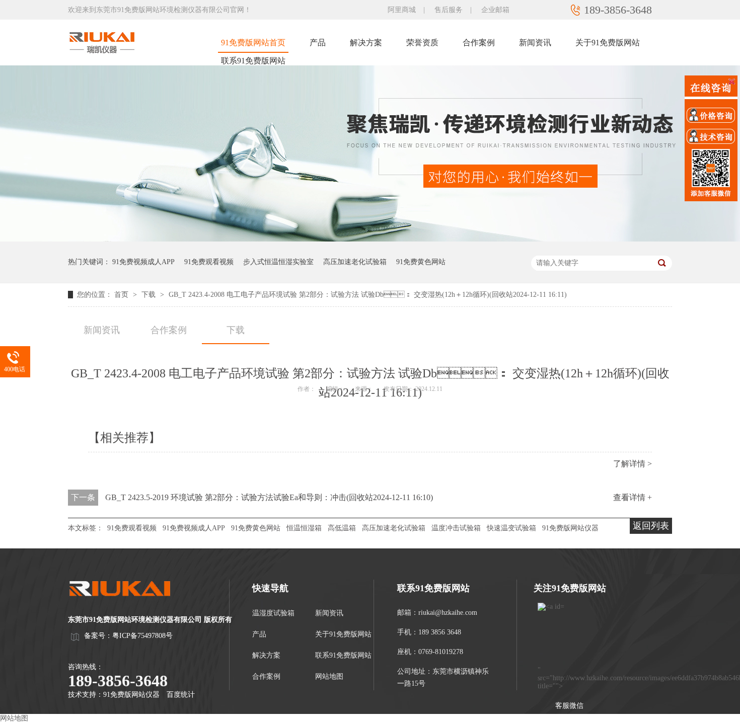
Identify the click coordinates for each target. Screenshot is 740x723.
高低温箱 (342, 528)
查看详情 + (632, 497)
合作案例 (479, 42)
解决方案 (366, 42)
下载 (149, 294)
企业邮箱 (495, 10)
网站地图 (329, 676)
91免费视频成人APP (143, 262)
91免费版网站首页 (253, 42)
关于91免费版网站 (607, 42)
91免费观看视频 (209, 262)
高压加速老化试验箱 (355, 262)
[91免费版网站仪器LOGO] (128, 605)
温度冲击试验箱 (456, 528)
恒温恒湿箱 (304, 528)
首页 (122, 294)
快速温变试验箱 (511, 528)
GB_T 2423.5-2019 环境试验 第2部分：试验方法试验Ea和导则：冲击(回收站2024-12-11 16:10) (269, 497)
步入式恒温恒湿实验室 (278, 262)
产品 (318, 42)
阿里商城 (402, 10)
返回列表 (651, 526)
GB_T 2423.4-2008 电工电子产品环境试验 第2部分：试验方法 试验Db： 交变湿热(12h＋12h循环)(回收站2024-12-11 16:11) (368, 294)
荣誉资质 (422, 42)
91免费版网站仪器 (570, 528)
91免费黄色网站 (421, 262)
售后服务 (448, 10)
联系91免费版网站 (253, 60)
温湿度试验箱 (273, 613)
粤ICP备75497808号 (142, 635)
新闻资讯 (535, 42)
